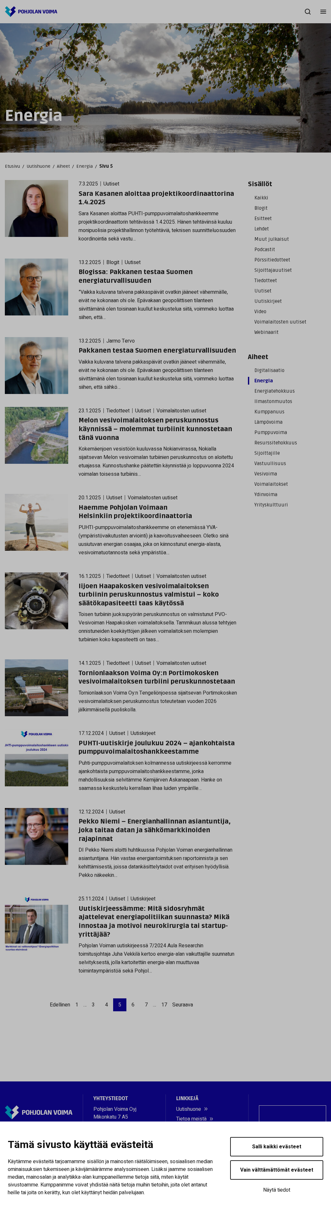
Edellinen (60, 1005)
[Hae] (308, 11)
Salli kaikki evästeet (276, 1147)
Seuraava (182, 1005)
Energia (84, 166)
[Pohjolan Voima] (31, 11)
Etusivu (12, 166)
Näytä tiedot (276, 1190)
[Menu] (323, 11)
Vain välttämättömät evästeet (276, 1170)
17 (164, 1005)
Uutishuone (38, 166)
